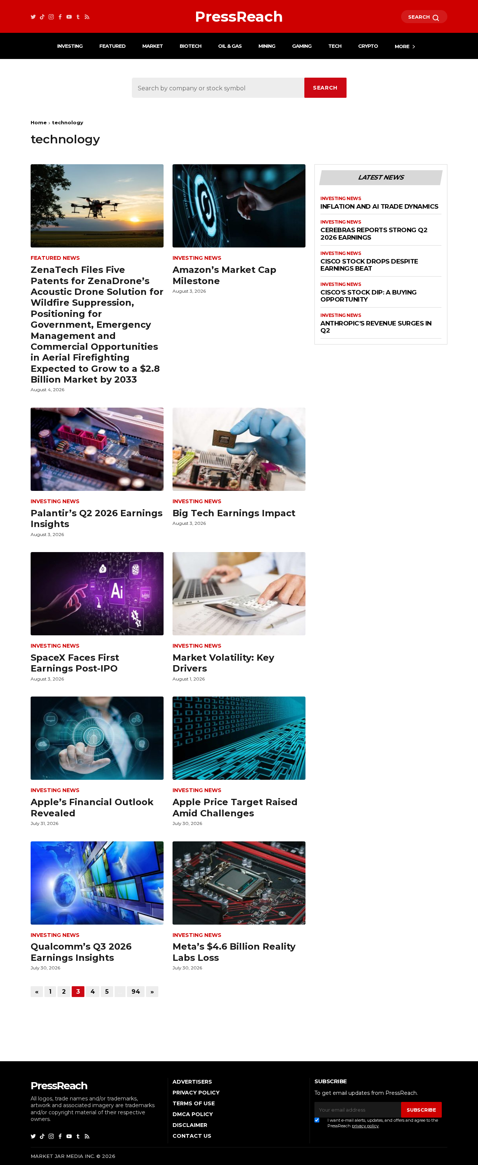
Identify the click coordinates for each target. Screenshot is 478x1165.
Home (39, 122)
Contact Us (192, 1136)
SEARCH (419, 17)
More (402, 46)
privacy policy (365, 1125)
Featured (112, 46)
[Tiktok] (42, 16)
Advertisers (192, 1081)
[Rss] (87, 16)
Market (152, 46)
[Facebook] (60, 16)
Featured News (55, 258)
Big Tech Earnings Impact (234, 513)
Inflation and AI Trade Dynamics (379, 206)
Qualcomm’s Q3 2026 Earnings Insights (81, 952)
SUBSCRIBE (421, 1110)
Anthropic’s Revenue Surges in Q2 (376, 327)
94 (135, 991)
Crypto (368, 46)
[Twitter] (33, 16)
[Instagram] (51, 16)
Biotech (190, 46)
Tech (334, 46)
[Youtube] (69, 16)
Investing (70, 46)
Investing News (197, 258)
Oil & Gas (230, 46)
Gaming (301, 46)
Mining (266, 46)
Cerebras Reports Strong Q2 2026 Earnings (373, 234)
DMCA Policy (193, 1114)
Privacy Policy (196, 1092)
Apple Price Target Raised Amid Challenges (235, 807)
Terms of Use (194, 1103)
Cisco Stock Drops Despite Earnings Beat (369, 265)
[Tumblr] (78, 16)
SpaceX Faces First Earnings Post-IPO (75, 663)
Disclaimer (190, 1125)
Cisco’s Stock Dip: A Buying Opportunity (368, 296)
